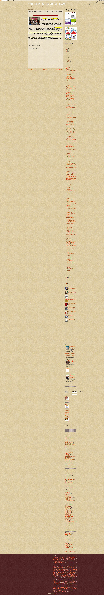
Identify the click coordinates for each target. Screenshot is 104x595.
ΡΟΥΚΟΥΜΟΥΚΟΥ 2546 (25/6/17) (70, 217)
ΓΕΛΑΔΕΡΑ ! (67, 216)
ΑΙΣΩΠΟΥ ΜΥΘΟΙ (74, 556)
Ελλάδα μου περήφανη (69, 77)
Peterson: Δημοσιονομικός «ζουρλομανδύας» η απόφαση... (70, 121)
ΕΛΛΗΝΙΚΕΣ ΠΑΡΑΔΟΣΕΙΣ (68, 461)
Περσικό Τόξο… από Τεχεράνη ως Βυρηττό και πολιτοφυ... (70, 250)
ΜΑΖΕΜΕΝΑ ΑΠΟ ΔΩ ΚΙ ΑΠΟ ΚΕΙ (69, 497)
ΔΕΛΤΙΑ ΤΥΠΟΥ (67, 447)
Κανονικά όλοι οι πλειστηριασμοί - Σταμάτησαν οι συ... (70, 207)
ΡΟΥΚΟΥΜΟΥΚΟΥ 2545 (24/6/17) (70, 242)
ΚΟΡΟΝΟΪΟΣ (66, 491)
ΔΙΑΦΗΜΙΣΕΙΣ (66, 453)
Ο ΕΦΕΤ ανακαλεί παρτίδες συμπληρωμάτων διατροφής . (70, 134)
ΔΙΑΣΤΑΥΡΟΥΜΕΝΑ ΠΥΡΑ (69, 148)
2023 (66, 50)
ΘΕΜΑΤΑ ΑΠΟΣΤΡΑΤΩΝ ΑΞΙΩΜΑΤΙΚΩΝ (70, 479)
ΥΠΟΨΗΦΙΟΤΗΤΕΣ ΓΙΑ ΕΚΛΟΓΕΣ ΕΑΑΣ (70, 548)
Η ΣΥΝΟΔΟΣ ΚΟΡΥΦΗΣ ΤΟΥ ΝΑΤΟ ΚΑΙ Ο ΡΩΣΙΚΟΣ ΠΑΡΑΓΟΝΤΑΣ (71, 190)
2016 (66, 277)
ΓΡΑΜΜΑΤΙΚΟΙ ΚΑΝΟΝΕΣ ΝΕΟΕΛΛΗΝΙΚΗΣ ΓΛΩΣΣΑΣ (70, 561)
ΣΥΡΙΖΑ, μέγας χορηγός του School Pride (71, 172)
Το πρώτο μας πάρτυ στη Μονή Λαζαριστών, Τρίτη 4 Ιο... (70, 74)
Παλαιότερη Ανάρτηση (59, 69)
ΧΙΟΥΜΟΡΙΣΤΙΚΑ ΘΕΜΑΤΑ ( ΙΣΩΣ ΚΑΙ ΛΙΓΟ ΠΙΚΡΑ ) (60, 591)
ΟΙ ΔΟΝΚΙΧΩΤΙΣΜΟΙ (67, 506)
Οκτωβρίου (67, 60)
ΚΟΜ (65, 489)
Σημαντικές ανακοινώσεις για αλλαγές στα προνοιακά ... (70, 78)
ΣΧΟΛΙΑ (66, 535)
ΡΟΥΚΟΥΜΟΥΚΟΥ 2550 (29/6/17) (70, 98)
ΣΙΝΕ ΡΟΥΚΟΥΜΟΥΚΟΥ (68, 524)
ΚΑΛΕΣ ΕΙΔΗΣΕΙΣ (72, 572)
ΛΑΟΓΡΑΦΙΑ (66, 494)
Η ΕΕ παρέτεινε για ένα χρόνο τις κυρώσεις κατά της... (70, 248)
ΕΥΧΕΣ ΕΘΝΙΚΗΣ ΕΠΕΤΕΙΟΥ (68, 475)
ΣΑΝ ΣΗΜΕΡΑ (66, 520)
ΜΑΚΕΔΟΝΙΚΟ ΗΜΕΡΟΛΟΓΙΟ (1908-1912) (70, 500)
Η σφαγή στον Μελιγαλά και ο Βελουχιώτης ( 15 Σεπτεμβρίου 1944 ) (71, 304)
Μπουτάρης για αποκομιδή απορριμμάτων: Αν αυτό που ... (70, 174)
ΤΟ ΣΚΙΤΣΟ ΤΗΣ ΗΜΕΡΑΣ (72, 587)
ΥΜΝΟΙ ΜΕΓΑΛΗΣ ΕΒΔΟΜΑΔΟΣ (69, 547)
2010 (66, 283)
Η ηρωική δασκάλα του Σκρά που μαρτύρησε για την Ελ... (70, 146)
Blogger (55, 593)
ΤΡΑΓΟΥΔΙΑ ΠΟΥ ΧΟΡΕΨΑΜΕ (68, 544)
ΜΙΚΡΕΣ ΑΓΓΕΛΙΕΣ (67, 502)
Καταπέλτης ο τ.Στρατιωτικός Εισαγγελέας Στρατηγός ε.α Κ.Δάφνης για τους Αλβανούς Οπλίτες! (71, 308)
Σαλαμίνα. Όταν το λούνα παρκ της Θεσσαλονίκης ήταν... (70, 227)
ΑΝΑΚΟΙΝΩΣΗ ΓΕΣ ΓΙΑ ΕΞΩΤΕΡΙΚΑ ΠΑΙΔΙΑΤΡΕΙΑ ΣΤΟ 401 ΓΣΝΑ (70, 128)
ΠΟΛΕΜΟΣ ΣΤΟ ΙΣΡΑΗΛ (68, 512)
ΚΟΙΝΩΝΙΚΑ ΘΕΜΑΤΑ (70, 573)
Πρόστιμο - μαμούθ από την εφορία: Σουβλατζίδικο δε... (70, 92)
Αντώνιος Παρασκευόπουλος (69, 360)
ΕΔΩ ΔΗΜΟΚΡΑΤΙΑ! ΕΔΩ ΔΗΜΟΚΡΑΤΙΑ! (70, 456)
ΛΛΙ (65, 495)
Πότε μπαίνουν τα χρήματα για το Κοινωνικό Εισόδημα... (70, 151)
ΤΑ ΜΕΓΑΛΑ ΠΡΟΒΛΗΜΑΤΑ (69, 166)
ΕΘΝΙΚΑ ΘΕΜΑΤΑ (67, 458)
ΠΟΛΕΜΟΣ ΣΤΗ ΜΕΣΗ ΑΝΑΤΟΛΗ (69, 510)
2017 (66, 57)
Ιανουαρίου (67, 276)
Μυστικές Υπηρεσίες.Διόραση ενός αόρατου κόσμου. (70, 124)
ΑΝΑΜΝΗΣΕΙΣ (63, 557)
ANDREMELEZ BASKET (67, 404)
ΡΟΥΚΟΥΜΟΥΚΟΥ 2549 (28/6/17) (70, 131)
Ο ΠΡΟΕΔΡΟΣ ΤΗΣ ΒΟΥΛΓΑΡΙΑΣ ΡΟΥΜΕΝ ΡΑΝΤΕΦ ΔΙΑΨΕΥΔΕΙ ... (70, 163)
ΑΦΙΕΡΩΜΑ (66, 441)
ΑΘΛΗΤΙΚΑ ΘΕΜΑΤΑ (67, 556)
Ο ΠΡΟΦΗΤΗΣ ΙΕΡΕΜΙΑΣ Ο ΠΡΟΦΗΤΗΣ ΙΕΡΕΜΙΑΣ (72, 361)
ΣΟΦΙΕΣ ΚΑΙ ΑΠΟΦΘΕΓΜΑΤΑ (68, 533)
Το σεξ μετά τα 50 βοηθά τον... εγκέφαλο (71, 241)
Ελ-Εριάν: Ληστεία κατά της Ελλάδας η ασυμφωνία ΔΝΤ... (71, 205)
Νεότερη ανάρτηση (31, 69)
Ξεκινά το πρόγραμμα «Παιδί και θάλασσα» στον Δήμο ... (70, 257)
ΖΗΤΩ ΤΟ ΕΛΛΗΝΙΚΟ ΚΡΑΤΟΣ (68, 476)
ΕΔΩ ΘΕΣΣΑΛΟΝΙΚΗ (67, 457)
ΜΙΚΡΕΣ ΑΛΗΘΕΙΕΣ (67, 503)
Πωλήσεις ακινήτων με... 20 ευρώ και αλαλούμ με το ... (70, 181)
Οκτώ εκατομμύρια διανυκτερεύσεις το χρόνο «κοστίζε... (70, 145)
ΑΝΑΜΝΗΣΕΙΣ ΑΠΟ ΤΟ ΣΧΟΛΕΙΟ (71, 557)
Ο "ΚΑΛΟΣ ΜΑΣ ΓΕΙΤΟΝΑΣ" (68, 504)
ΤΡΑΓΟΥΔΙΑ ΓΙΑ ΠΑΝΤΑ (66, 588)
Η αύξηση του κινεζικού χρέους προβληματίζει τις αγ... (70, 223)
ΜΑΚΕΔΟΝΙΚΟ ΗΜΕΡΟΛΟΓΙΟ (68, 499)
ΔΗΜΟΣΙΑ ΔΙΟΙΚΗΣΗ (67, 448)
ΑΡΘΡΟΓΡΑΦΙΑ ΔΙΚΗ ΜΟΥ (57, 559)
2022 (66, 51)
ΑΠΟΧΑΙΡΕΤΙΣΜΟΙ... (72, 558)
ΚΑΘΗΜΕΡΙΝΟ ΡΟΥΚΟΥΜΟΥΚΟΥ (46, 3)
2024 (66, 49)
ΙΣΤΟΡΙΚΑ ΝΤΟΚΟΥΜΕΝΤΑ (62, 572)
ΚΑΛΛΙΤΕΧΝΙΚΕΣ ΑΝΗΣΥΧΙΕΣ (58, 573)
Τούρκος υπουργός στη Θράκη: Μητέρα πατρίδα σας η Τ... (71, 240)
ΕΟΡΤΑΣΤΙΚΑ (67, 567)
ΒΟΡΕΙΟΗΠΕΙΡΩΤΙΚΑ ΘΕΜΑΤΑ (69, 442)
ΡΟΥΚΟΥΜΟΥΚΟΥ (67, 519)
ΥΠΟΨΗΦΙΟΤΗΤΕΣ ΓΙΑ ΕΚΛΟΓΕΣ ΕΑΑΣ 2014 (70, 549)
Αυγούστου (67, 62)
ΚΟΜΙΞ (66, 490)
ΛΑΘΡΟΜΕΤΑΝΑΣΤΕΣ (67, 493)
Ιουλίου (67, 63)
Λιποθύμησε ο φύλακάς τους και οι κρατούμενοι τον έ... (70, 236)
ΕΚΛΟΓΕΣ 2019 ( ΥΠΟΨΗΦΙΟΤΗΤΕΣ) (69, 459)
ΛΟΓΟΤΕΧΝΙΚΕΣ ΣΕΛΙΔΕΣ (68, 496)
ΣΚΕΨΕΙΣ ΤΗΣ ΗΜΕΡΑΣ (58, 585)
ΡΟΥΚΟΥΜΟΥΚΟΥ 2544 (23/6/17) (70, 268)
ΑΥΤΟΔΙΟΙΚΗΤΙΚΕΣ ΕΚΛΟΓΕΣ (68, 440)
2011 (66, 282)
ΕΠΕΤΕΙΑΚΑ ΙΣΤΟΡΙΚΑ (74, 567)
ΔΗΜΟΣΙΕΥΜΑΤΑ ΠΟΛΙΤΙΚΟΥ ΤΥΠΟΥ (70, 562)
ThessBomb (67, 345)
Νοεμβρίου (67, 59)
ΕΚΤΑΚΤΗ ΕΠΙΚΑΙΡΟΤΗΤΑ (68, 460)
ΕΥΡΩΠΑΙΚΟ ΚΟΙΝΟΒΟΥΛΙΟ (63, 569)
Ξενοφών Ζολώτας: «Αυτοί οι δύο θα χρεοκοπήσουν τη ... (70, 214)
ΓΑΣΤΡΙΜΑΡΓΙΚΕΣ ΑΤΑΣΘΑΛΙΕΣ (69, 443)
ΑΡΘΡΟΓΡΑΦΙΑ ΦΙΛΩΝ (68, 438)
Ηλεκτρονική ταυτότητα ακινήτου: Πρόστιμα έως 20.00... (70, 260)
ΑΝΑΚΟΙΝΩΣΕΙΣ (56, 557)
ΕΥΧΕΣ (69, 569)
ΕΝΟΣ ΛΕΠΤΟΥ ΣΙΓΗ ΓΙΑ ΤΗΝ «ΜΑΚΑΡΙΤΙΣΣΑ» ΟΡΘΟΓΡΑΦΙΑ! (70, 156)
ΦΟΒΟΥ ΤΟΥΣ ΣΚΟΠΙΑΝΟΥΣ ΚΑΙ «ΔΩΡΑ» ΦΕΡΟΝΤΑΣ (70, 138)
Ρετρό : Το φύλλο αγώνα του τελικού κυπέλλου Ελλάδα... (70, 219)
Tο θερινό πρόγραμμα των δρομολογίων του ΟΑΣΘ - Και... (71, 109)
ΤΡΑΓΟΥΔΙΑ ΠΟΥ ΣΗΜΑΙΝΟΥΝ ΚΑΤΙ (57, 588)
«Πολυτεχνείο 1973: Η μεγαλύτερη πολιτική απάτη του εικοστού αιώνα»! (72, 316)
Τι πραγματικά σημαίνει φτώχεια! (70, 95)
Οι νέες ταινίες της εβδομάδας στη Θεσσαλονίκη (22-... (70, 253)
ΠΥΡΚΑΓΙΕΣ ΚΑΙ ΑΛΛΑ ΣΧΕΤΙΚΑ (69, 518)
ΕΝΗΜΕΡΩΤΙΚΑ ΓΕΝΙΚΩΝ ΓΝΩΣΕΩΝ (58, 567)
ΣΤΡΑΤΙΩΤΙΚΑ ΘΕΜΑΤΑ (68, 534)
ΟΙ (65, 505)
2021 (66, 52)
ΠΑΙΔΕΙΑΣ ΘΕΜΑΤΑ (67, 508)
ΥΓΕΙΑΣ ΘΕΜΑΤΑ (67, 546)
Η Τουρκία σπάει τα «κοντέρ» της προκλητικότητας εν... (70, 116)
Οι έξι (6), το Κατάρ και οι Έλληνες (70, 220)
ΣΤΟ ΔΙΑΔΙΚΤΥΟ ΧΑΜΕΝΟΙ (69, 175)
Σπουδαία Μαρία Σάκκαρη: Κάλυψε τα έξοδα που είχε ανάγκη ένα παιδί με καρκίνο (70, 355)
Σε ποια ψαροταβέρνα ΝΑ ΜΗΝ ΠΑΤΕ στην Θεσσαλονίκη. (72, 299)
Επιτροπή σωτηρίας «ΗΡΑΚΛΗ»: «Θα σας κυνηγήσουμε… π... (71, 264)
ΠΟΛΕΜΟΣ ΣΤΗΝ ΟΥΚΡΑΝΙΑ (68, 511)
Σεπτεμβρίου (68, 61)
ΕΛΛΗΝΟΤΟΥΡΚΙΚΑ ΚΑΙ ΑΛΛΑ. (71, 566)
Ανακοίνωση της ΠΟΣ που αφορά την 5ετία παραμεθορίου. (70, 158)
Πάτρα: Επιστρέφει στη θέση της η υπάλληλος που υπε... (70, 212)
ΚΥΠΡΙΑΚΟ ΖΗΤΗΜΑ (67, 492)
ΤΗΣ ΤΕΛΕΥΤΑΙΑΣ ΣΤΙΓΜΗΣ (68, 537)
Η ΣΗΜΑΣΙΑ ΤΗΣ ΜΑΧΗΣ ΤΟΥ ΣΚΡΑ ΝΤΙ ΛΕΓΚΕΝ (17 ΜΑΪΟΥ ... (71, 164)
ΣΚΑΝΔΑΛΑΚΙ (66, 525)
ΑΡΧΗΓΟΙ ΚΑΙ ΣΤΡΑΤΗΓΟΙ (71, 319)
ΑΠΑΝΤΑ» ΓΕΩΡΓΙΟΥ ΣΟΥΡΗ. (57, 558)
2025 (66, 48)
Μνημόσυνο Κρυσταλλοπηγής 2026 (72, 369)
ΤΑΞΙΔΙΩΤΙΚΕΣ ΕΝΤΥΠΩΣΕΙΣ (68, 536)
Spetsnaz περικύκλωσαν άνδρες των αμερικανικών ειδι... (70, 169)
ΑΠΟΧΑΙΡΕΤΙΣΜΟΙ (65, 558)
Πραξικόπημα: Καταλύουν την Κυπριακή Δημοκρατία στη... (71, 80)
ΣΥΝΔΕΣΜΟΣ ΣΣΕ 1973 (66, 416)
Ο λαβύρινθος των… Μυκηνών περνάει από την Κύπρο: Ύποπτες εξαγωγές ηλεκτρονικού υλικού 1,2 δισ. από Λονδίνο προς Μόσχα (72, 377)
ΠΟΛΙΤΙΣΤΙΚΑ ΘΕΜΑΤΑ (68, 514)
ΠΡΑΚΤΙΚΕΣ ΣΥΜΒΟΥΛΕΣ (68, 515)
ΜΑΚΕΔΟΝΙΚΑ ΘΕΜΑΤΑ (68, 498)
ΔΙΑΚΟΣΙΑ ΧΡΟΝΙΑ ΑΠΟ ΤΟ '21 (69, 452)
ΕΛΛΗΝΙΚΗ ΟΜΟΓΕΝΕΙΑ (61, 566)
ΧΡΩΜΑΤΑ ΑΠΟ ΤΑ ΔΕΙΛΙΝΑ (69, 230)
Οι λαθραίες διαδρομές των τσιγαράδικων (71, 178)
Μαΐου (67, 271)
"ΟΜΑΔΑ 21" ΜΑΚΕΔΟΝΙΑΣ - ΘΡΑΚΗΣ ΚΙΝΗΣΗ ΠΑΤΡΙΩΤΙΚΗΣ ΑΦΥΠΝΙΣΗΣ (70, 374)
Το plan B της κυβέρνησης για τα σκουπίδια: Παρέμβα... (70, 94)
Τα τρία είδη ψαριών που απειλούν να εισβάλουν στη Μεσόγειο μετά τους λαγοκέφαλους (72, 347)
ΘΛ (65, 480)
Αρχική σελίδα (45, 69)
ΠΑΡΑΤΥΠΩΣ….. (68, 215)
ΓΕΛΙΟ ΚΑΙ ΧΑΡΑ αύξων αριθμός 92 (70, 231)
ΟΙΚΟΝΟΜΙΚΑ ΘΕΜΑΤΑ (68, 507)
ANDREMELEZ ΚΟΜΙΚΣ (67, 396)
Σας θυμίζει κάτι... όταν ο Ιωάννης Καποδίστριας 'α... (70, 76)
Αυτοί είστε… (67, 265)
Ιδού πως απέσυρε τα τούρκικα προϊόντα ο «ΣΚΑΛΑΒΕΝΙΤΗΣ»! (72, 311)
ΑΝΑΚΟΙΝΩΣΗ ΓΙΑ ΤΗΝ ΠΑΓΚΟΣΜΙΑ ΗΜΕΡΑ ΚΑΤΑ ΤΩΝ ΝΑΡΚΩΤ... (70, 136)
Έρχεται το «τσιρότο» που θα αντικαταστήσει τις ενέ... (69, 96)
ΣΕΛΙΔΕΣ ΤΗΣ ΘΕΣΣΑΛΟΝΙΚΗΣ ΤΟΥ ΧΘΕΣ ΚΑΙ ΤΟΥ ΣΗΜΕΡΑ (67, 583)
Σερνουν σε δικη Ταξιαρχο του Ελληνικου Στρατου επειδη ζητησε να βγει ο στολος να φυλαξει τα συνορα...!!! (72, 288)
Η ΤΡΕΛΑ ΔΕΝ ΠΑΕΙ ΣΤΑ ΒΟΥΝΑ (69, 477)
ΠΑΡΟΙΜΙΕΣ (66, 509)
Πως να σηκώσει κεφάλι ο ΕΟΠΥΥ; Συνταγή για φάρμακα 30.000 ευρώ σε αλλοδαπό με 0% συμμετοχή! (72, 292)
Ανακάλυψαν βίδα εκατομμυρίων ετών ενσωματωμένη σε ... (70, 83)
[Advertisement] (69, 328)
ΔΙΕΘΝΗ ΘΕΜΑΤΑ (67, 454)
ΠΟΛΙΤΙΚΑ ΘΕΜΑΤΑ (67, 513)
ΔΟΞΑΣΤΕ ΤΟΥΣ (67, 455)
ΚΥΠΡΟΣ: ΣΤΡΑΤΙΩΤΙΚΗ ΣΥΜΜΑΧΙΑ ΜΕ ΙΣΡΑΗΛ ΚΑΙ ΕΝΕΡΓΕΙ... (71, 245)
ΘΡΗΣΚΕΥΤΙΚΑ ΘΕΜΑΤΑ (68, 481)
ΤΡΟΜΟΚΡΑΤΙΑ (67, 545)
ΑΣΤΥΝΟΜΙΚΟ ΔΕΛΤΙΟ (68, 439)
